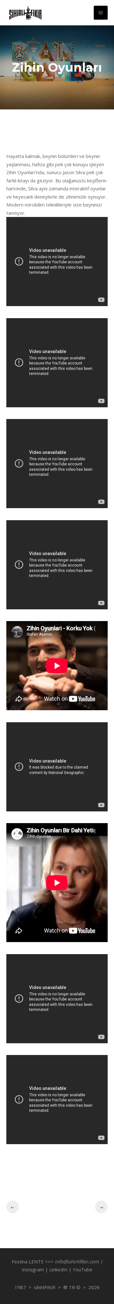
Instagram (33, 1269)
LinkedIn (58, 1269)
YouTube (82, 1269)
